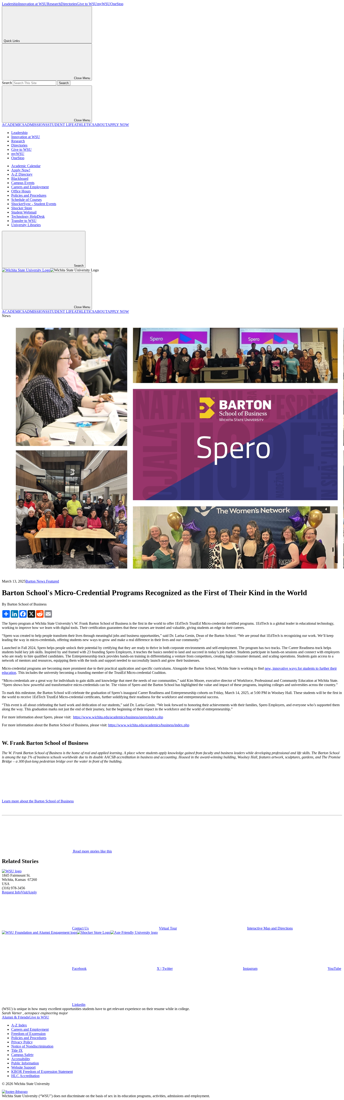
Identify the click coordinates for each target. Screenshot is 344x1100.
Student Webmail (24, 212)
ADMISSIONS (36, 125)
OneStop (116, 4)
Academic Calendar (25, 166)
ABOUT (100, 125)
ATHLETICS (84, 125)
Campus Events (22, 183)
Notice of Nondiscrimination (32, 1046)
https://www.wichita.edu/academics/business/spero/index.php (118, 717)
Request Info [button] (11, 892)
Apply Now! (20, 170)
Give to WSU (87, 4)
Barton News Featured (42, 581)
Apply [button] (32, 892)
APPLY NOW (118, 125)
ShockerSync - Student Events (33, 204)
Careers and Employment (30, 187)
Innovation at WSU (32, 4)
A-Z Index (19, 1025)
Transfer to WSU (24, 221)
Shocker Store (21, 208)
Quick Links (12, 41)
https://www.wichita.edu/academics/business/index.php (148, 725)
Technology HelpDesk (28, 216)
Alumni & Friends (15, 1017)
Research (54, 4)
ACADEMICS (13, 125)
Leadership (10, 4)
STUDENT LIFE (61, 125)
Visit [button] (24, 892)
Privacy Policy (22, 1042)
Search (7, 83)
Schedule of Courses (26, 200)
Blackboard (19, 179)
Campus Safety (22, 1055)
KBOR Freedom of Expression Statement (42, 1072)
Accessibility (20, 1059)
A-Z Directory (22, 174)
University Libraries (26, 225)
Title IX (17, 1050)
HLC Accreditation (25, 1076)
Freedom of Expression (28, 1034)
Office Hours (21, 191)
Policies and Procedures (28, 195)
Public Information (25, 1063)
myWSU (103, 4)
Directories (69, 4)
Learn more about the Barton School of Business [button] (38, 801)
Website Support (23, 1067)
